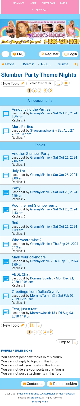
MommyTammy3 (42, 295)
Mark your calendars (29, 257)
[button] (50, 90)
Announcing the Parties (31, 109)
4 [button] (45, 90)
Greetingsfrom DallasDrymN (35, 291)
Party (16, 188)
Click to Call (40, 10)
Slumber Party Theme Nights (38, 74)
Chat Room (48, 3)
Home (33, 3)
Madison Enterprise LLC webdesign (37, 394)
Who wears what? (26, 240)
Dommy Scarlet (41, 278)
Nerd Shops (35, 397)
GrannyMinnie (40, 113)
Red (15, 222)
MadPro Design (67, 394)
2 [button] (35, 90)
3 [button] (40, 90)
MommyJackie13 (42, 313)
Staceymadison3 (42, 130)
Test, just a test (25, 309)
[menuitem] (18, 54)
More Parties (22, 126)
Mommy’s (19, 3)
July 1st (18, 171)
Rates (63, 3)
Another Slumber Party (31, 153)
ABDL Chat (21, 274)
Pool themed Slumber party (34, 205)
